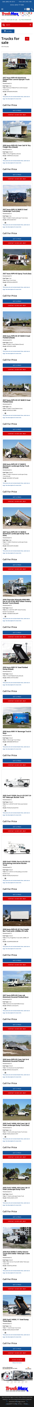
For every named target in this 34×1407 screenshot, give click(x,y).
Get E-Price (17, 110)
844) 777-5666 (19, 5)
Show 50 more (17, 1363)
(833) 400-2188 (27, 1)
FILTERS (9, 31)
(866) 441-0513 (10, 1)
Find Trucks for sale (12, 20)
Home (3, 20)
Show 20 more (17, 1360)
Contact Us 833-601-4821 (17, 115)
